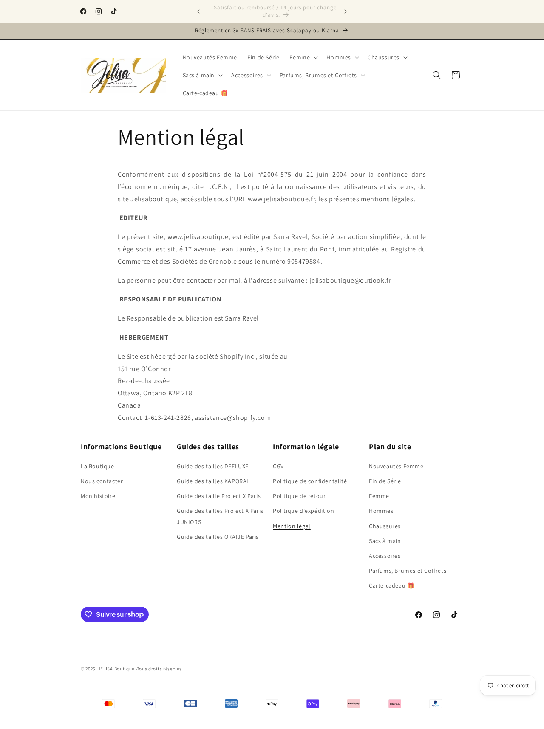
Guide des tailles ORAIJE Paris (218, 536)
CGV (278, 466)
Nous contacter (102, 480)
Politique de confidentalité (310, 480)
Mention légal (292, 525)
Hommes (381, 510)
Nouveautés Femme (396, 466)
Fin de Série (385, 480)
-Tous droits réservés (159, 669)
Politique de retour (299, 495)
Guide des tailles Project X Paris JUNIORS (220, 516)
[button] (302, 57)
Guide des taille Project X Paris (219, 495)
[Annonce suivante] (345, 11)
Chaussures (385, 525)
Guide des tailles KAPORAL (213, 480)
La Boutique (97, 466)
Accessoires (385, 555)
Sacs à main (385, 540)
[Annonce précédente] (198, 11)
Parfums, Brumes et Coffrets (407, 570)
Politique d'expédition (303, 510)
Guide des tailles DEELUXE (213, 466)
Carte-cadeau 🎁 (391, 585)
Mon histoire (98, 495)
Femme (379, 495)
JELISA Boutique (116, 669)
